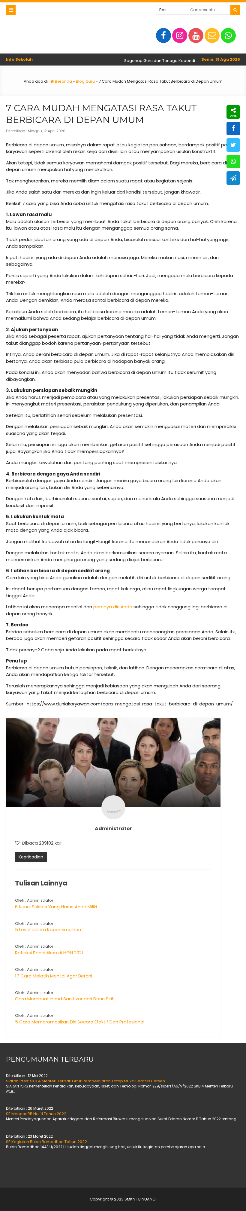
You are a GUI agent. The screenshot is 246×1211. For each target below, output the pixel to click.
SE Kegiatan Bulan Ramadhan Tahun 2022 (46, 1142)
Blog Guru (85, 81)
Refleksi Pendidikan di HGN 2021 (49, 953)
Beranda (63, 81)
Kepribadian (31, 857)
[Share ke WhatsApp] (233, 161)
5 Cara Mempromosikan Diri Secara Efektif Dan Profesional (79, 1022)
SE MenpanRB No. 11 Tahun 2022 (36, 1114)
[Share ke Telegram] (233, 178)
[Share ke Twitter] (233, 145)
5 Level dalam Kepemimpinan (48, 929)
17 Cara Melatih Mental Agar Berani (53, 976)
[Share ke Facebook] (233, 128)
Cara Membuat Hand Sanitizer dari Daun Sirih (65, 998)
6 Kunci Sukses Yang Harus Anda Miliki (56, 907)
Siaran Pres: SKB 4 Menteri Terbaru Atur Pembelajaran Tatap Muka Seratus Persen (85, 1081)
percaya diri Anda (112, 607)
